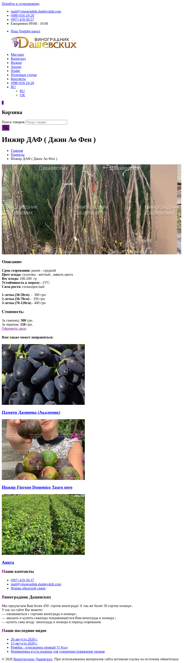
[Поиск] (5, 128)
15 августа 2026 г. (24, 643)
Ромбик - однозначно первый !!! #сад (39, 647)
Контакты (18, 79)
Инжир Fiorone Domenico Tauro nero (37, 487)
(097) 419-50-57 (22, 19)
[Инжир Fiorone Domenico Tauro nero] (43, 479)
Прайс (15, 71)
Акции (16, 67)
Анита (8, 562)
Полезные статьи (24, 75)
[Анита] (43, 553)
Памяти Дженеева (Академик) (31, 412)
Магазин (17, 54)
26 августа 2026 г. (24, 639)
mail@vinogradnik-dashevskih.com (36, 11)
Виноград (18, 58)
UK (22, 95)
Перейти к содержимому (21, 4)
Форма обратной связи (28, 588)
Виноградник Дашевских (33, 659)
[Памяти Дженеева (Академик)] (43, 403)
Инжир (16, 63)
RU (13, 87)
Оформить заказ (14, 328)
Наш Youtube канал (25, 31)
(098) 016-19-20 (22, 15)
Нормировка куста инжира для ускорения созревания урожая (58, 651)
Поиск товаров (13, 122)
